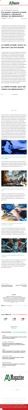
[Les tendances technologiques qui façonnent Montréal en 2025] (14, 178)
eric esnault (21, 59)
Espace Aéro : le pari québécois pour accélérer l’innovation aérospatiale (13, 358)
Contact (17, 389)
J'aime (5, 317)
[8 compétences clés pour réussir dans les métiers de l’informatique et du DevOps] (14, 212)
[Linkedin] (9, 393)
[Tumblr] (16, 393)
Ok (1, 409)
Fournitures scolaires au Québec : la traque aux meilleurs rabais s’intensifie (13, 364)
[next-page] (2, 310)
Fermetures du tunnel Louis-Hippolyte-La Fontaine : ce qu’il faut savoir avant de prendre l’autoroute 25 (13, 344)
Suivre (14, 317)
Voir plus (3, 366)
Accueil (2, 8)
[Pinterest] (13, 393)
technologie (15, 131)
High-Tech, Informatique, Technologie (12, 8)
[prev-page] (1, 310)
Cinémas (3, 335)
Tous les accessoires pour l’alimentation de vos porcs (7, 286)
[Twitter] (20, 393)
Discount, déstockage (6, 362)
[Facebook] (2, 393)
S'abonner (22, 317)
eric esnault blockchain (21, 73)
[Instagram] (6, 393)
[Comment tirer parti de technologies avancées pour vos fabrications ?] (14, 245)
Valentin (4, 18)
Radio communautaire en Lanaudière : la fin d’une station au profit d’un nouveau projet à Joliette (14, 306)
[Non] (2, 409)
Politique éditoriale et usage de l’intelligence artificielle (14, 402)
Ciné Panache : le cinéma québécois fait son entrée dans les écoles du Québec (14, 337)
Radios (13, 303)
